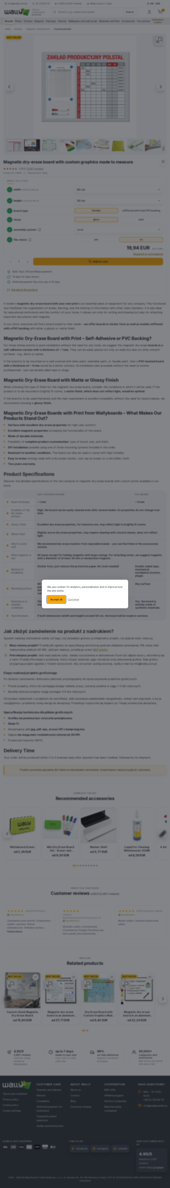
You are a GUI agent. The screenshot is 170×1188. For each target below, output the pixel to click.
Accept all (56, 599)
